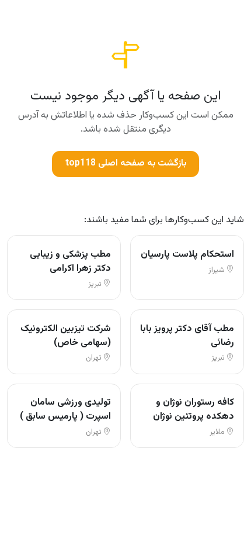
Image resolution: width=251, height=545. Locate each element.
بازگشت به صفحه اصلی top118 (125, 163)
